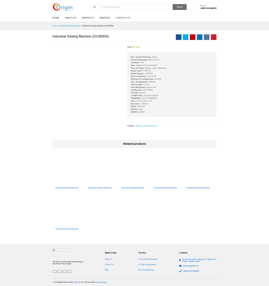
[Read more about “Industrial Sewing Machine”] (59, 183)
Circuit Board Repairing (147, 259)
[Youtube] (59, 271)
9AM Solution (101, 282)
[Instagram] (69, 271)
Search (180, 7)
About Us (70, 18)
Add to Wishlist (72, 183)
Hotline (203, 5)
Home (56, 18)
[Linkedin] (64, 271)
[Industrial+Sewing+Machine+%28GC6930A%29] (185, 37)
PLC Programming (146, 270)
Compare (78, 183)
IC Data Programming (147, 264)
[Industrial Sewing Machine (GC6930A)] (178, 37)
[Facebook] (55, 271)
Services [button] (105, 18)
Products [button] (88, 18)
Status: (130, 47)
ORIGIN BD (79, 282)
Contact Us (123, 18)
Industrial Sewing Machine (146, 126)
